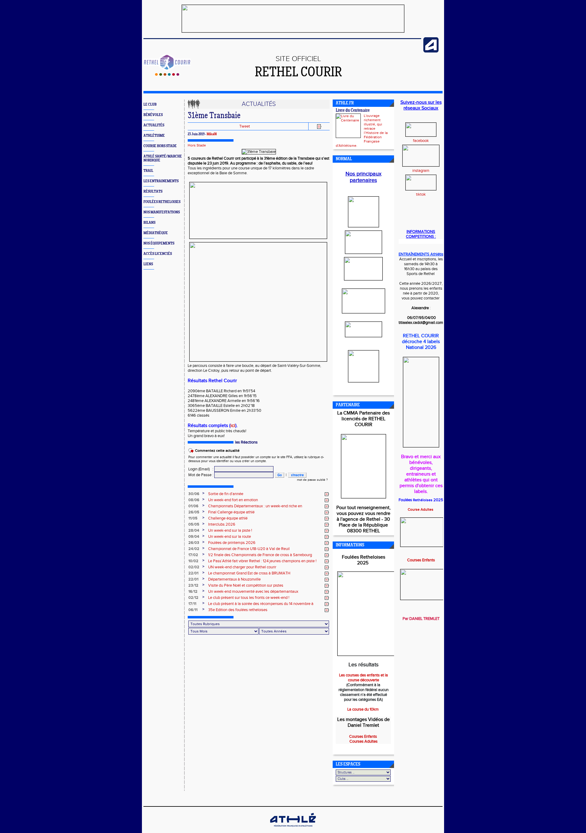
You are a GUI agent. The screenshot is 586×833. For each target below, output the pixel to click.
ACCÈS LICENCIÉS (157, 254)
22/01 (193, 573)
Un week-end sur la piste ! (230, 530)
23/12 (193, 585)
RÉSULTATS (152, 192)
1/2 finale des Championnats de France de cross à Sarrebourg (260, 554)
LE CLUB (150, 105)
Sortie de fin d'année (225, 493)
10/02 (193, 561)
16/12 (192, 591)
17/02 (193, 554)
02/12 (193, 597)
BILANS (149, 223)
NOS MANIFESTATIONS (161, 212)
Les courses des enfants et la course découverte (363, 678)
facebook (421, 140)
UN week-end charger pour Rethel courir (242, 567)
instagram (420, 170)
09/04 (193, 536)
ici (232, 426)
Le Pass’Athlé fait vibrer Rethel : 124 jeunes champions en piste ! (262, 561)
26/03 (193, 542)
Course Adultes (421, 509)
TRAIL (148, 171)
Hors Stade (197, 145)
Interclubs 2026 (221, 524)
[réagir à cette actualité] (327, 494)
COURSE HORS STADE (160, 146)
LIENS (148, 264)
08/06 (193, 500)
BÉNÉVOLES (153, 115)
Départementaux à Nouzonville (234, 579)
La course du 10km (363, 709)
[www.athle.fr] (431, 51)
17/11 (192, 603)
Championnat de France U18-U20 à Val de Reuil (249, 548)
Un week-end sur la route (229, 536)
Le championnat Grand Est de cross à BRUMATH (249, 573)
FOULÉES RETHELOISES (161, 202)
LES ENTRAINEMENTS (161, 181)
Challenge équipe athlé (228, 518)
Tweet (244, 126)
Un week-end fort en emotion (233, 500)
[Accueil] (167, 74)
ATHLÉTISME (154, 136)
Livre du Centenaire (353, 110)
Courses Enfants (421, 560)
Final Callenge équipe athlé (231, 512)
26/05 (193, 512)
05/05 (193, 524)
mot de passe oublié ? (312, 480)
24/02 (193, 548)
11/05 (192, 518)
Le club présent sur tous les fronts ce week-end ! (248, 597)
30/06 (193, 493)
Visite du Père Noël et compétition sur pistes (245, 585)
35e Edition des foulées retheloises (237, 609)
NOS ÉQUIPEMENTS (158, 243)
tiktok (421, 194)
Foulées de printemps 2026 (231, 542)
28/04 (193, 530)
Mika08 (212, 134)
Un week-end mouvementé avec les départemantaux (253, 591)
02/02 (193, 567)
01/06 (193, 506)
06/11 (192, 609)
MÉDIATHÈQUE (155, 233)
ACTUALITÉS (153, 125)
